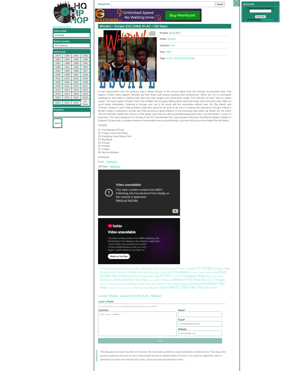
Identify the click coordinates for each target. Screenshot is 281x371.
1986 (85, 59)
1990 (57, 67)
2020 (57, 97)
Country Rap (197, 272)
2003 (76, 78)
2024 (57, 102)
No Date (85, 103)
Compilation (181, 272)
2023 (85, 97)
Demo (214, 272)
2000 (85, 74)
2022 (76, 97)
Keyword (58, 109)
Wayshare (112, 162)
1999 (67, 74)
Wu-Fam (211, 287)
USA (172, 45)
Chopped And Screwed (113, 272)
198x (85, 63)
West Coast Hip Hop (186, 287)
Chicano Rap (221, 268)
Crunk (206, 272)
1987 (57, 63)
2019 (85, 93)
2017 (67, 93)
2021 (67, 97)
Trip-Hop (138, 287)
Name (181, 310)
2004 (85, 78)
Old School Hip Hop (184, 58)
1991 (67, 67)
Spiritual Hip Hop (114, 288)
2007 (76, 82)
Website (182, 329)
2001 (57, 78)
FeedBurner (267, 19)
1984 (67, 59)
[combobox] (71, 35)
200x (67, 86)
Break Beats (177, 268)
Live (170, 280)
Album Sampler (131, 268)
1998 (57, 74)
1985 (76, 59)
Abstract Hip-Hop (110, 268)
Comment (103, 310)
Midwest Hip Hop (187, 280)
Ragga (182, 283)
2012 (57, 90)
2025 (67, 102)
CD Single (204, 268)
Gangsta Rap (194, 276)
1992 (76, 67)
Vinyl (164, 287)
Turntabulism (151, 287)
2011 (85, 86)
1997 (85, 71)
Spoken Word (127, 288)
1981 (76, 55)
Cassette (190, 268)
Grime (208, 276)
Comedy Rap (165, 272)
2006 (67, 82)
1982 (85, 55)
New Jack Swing (117, 284)
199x (76, 74)
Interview (151, 280)
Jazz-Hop (161, 279)
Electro (131, 276)
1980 (67, 55)
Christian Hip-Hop (137, 272)
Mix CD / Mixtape (213, 280)
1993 (85, 67)
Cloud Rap (153, 272)
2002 (67, 78)
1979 (57, 55)
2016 (57, 93)
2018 (76, 93)
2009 (57, 86)
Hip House (217, 276)
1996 (76, 71)
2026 (76, 102)
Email (181, 319)
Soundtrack (194, 283)
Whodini (171, 39)
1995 (67, 71)
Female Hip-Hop (148, 276)
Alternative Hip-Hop (151, 268)
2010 (76, 86)
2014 (76, 90)
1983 (57, 59)
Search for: (104, 4)
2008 (85, 82)
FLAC (170, 58)
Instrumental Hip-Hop (131, 280)
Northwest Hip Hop (137, 283)
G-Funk (177, 276)
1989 (76, 63)
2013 (67, 90)
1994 (57, 71)
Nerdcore (104, 284)
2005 (57, 82)
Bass (167, 268)
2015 (85, 90)
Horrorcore (107, 279)
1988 (67, 63)
